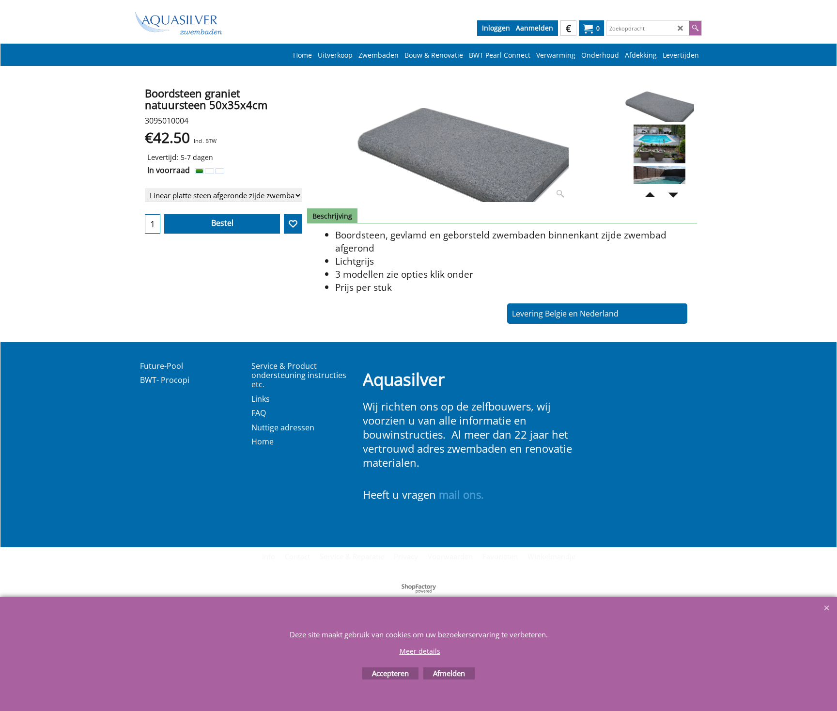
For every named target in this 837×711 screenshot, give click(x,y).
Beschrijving (332, 216)
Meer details (420, 651)
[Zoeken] (695, 28)
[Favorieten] (293, 224)
